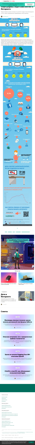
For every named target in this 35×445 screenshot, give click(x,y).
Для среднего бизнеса (5, 410)
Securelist (3, 437)
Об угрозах (13, 435)
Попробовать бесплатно (30, 4)
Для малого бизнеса (5, 403)
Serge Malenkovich (5, 16)
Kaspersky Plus (4, 398)
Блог (17, 435)
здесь (10, 443)
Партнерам (9, 435)
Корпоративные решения (6, 418)
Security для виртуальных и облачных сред (8, 425)
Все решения (4, 401)
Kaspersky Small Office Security (6, 405)
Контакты (3, 435)
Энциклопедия (16, 437)
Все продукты (4, 408)
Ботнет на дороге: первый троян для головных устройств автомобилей (8, 284)
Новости (16, 435)
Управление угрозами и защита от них (7, 422)
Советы (18, 333)
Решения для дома (5, 394)
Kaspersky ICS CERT (20, 437)
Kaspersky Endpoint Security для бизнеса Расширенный (10, 415)
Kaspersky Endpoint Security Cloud (7, 412)
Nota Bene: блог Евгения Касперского (9, 437)
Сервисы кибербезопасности (6, 421)
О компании (6, 435)
